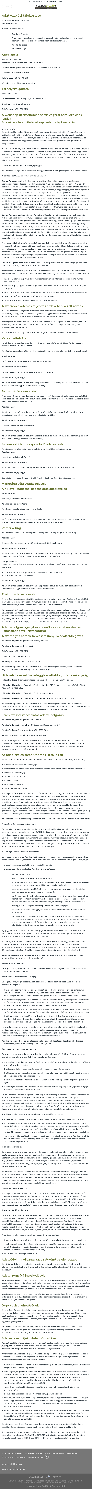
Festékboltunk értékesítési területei (37, 1482)
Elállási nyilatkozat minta (71, 1481)
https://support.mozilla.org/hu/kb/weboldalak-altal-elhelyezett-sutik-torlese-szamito (49, 292)
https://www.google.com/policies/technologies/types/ (37, 556)
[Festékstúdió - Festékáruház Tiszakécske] (46, 6)
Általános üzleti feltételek (20, 1481)
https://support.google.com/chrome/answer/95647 (35, 300)
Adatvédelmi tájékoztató (46, 1481)
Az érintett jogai (19, 49)
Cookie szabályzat (63, 1482)
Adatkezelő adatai (20, 34)
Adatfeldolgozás (19, 45)
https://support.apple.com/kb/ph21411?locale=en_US (33, 296)
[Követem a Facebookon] (47, 1457)
